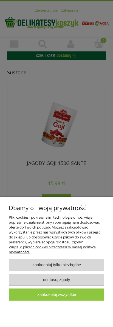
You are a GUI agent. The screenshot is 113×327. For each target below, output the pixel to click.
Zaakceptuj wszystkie (56, 294)
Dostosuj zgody (56, 279)
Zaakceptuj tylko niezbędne (56, 264)
